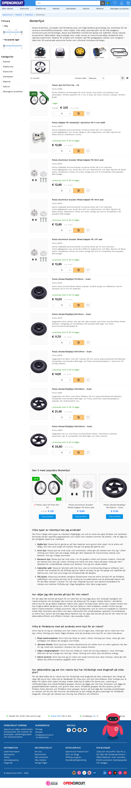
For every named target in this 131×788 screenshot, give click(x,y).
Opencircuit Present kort (77, 751)
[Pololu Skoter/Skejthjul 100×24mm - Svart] (39, 366)
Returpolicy (9, 754)
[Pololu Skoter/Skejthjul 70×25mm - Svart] (39, 292)
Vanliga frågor (41, 763)
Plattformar (41, 9)
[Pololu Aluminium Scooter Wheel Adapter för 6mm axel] (39, 176)
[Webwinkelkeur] (52, 783)
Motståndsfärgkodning (76, 760)
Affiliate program (73, 757)
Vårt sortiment (41, 757)
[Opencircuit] (74, 783)
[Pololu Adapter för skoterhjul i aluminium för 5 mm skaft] (39, 137)
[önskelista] (113, 3)
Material (99, 9)
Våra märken (7, 9)
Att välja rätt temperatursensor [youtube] (111, 754)
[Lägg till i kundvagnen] (78, 113)
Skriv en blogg (72, 754)
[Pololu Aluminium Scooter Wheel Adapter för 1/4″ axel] (39, 255)
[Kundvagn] (126, 3)
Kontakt (38, 732)
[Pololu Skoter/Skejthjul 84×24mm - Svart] (39, 329)
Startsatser (71, 9)
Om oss (38, 751)
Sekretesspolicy (11, 760)
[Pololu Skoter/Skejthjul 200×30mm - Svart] (39, 440)
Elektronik (24, 9)
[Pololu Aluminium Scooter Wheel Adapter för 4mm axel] (39, 215)
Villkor (7, 757)
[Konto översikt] (120, 3)
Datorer (86, 9)
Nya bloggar (103, 748)
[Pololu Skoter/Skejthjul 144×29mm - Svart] (39, 403)
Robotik (56, 9)
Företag (38, 729)
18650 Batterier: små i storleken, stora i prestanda (111, 757)
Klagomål (8, 763)
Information (11, 748)
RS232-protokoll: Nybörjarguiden (111, 760)
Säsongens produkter (119, 9)
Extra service (73, 748)
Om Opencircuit (43, 748)
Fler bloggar (101, 763)
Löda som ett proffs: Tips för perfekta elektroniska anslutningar (111, 751)
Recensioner (40, 754)
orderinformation (12, 751)
